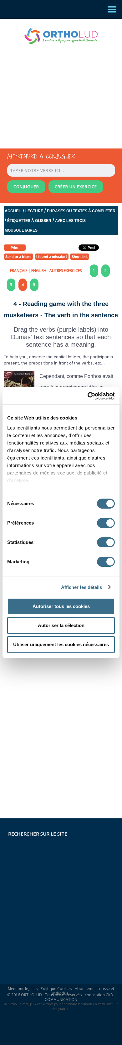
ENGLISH (38, 270)
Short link (80, 257)
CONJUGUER (26, 186)
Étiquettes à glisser (29, 221)
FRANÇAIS (18, 270)
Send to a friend (18, 257)
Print (14, 247)
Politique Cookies (56, 988)
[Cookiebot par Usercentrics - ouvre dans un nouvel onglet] (88, 396)
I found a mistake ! (51, 257)
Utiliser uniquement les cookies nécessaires (61, 644)
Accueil (13, 211)
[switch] (106, 523)
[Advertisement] (55, 91)
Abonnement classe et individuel (83, 991)
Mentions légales (23, 988)
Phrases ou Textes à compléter (81, 211)
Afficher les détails (81, 587)
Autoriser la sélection (61, 625)
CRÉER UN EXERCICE (76, 186)
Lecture (34, 211)
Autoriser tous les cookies (61, 606)
